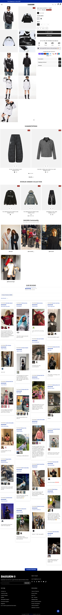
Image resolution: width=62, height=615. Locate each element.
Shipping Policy (34, 599)
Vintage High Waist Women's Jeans (23, 390)
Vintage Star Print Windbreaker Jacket (54, 347)
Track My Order (4, 593)
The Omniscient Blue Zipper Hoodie (31, 211)
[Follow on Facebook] (32, 581)
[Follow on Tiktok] (45, 581)
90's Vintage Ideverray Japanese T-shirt (6, 346)
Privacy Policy (34, 593)
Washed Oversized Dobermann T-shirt (38, 507)
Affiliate (2, 597)
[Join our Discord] (38, 581)
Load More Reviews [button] (31, 569)
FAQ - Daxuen (34, 597)
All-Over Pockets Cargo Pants (38, 339)
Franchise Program (5, 601)
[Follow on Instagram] (36, 581)
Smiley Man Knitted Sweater (21, 509)
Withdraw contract (35, 607)
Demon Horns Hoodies (37, 303)
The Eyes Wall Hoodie (53, 462)
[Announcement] (31, 1)
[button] (49, 13)
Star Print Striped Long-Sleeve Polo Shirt (46, 169)
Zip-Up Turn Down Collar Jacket (54, 303)
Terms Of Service (35, 591)
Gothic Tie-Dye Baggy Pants (15, 169)
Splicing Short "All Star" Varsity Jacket (54, 385)
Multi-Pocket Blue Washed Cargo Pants (38, 465)
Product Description (35, 603)
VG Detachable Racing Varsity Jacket (6, 498)
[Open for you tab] (58, 611)
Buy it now (49, 35)
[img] (31, 288)
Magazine (3, 603)
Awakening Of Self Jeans (51, 211)
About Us (33, 595)
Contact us (3, 591)
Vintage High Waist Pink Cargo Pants (38, 376)
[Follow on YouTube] (43, 581)
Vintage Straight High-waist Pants (22, 348)
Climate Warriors (35, 605)
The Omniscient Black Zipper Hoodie (10, 211)
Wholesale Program (5, 599)
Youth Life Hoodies (41, 419)
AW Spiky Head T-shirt (7, 303)
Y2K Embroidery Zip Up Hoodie (53, 532)
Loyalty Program (4, 595)
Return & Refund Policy (36, 601)
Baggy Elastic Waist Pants (6, 459)
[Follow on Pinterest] (41, 581)
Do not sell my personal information (8, 605)
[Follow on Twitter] (34, 581)
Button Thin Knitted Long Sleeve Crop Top (23, 428)
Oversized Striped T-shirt (54, 429)
